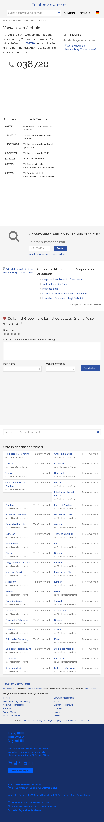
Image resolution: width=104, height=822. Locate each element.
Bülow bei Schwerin (15, 514)
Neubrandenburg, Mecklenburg (16, 701)
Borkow (58, 620)
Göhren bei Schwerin (65, 667)
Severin (9, 472)
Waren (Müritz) (9, 712)
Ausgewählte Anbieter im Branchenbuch (63, 279)
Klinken (58, 581)
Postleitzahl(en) (50, 288)
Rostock (6, 698)
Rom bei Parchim (63, 505)
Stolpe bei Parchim (64, 648)
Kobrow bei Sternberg (17, 639)
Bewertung (9, 330)
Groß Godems (61, 610)
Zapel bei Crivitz (14, 600)
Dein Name (9, 363)
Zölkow (9, 463)
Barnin (9, 591)
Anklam (57, 715)
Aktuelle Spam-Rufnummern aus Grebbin (47, 254)
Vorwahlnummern (35, 688)
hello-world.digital (20, 770)
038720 (30, 43)
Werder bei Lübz (63, 514)
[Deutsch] (97, 12)
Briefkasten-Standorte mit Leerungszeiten (64, 293)
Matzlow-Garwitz (14, 572)
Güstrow (7, 708)
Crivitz (57, 629)
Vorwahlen (84, 13)
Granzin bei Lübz (63, 453)
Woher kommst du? (56, 363)
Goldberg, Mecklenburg (18, 648)
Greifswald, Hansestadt (13, 705)
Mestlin (58, 482)
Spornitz (58, 600)
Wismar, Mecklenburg (63, 705)
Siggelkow (10, 581)
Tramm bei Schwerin (16, 620)
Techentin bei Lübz (64, 533)
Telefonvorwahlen (52, 4)
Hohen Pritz (11, 543)
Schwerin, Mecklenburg (64, 698)
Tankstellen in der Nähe (54, 283)
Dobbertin (10, 658)
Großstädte (69, 13)
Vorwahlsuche (90, 688)
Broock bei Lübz (14, 667)
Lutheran (10, 533)
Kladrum (59, 463)
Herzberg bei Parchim (17, 453)
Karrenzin (59, 658)
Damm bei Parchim (15, 524)
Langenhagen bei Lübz (17, 562)
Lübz (56, 543)
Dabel (57, 591)
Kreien (57, 639)
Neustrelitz (59, 708)
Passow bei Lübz (63, 572)
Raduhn (58, 562)
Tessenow (10, 629)
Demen (58, 553)
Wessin (58, 524)
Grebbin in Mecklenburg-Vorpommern (66, 269)
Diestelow (10, 610)
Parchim (9, 505)
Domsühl (59, 472)
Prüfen (60, 248)
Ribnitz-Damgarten (11, 715)
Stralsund (58, 701)
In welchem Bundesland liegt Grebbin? (62, 298)
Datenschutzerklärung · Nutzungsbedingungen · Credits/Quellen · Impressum (56, 720)
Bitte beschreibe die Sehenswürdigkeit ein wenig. (29, 339)
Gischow (9, 553)
